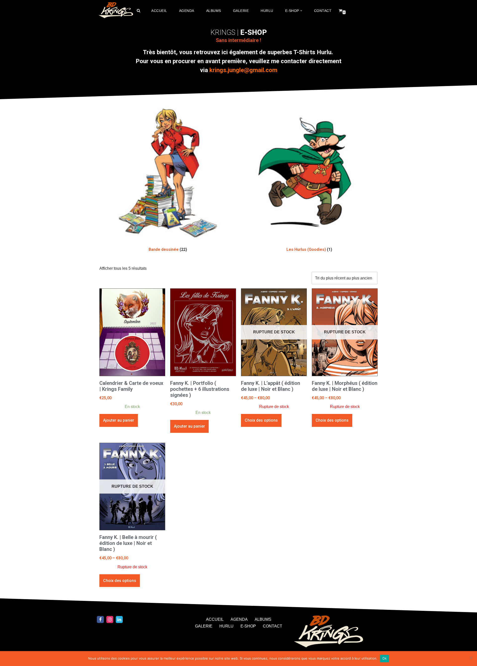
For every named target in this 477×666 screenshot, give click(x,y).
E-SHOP (248, 626)
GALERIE (241, 11)
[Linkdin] (119, 619)
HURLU (267, 11)
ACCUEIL (159, 11)
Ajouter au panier (118, 420)
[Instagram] (109, 619)
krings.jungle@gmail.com (243, 70)
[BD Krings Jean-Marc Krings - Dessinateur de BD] (115, 10)
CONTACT (323, 11)
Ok (384, 658)
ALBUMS (213, 11)
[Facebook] (100, 619)
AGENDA (186, 11)
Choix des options (261, 420)
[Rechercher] (138, 10)
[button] (301, 10)
